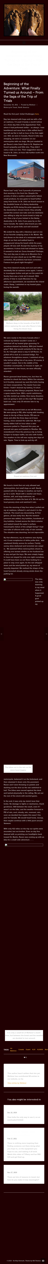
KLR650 (40, 1049)
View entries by (17, 1083)
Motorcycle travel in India (21, 1109)
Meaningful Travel (17, 1169)
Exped (28, 1049)
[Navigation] (24, 42)
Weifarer (32, 105)
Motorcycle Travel (10, 107)
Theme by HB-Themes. (33, 1261)
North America (23, 107)
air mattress (13, 1050)
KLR (33, 1049)
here (37, 114)
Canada (21, 1049)
